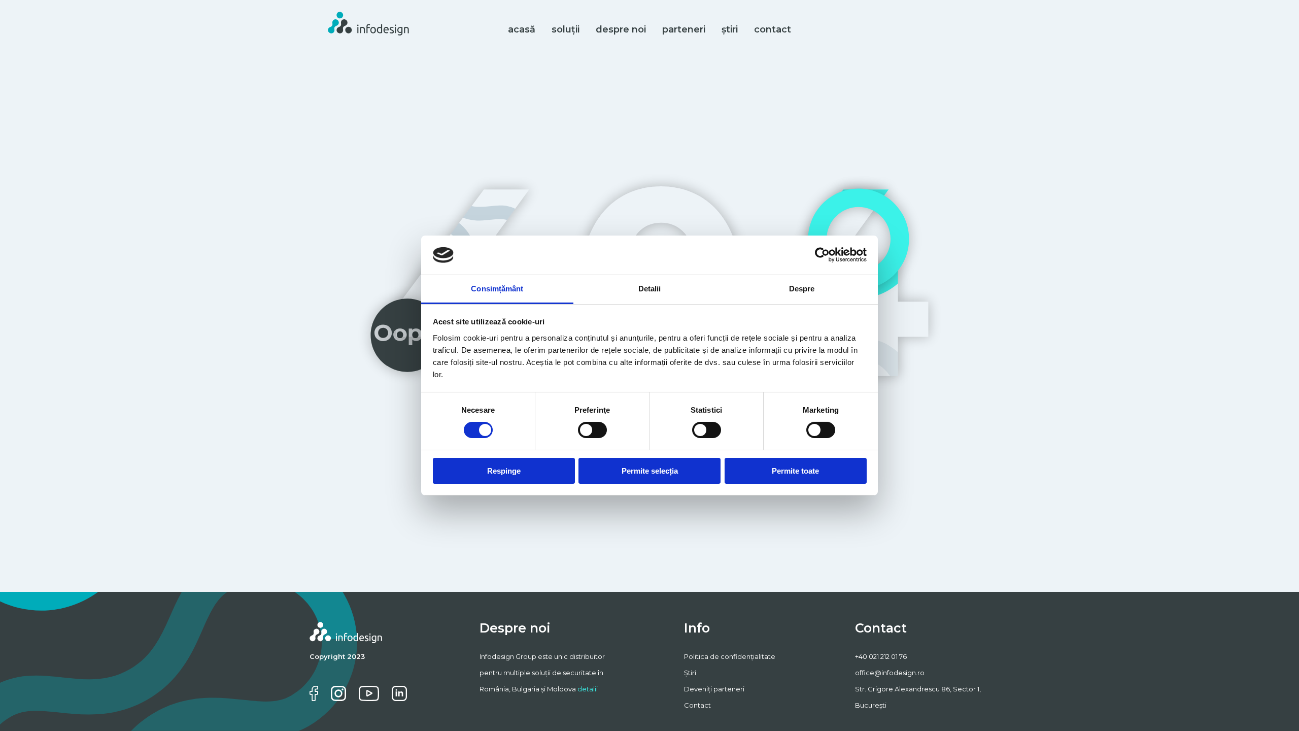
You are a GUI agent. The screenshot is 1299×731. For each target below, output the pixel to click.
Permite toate (795, 471)
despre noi (621, 29)
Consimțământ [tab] (497, 288)
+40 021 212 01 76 (881, 656)
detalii (587, 689)
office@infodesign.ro (890, 673)
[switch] (592, 430)
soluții (565, 29)
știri (730, 29)
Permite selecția (650, 471)
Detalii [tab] (649, 288)
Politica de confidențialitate (729, 656)
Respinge (504, 471)
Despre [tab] (802, 288)
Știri (690, 673)
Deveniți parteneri (714, 689)
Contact (697, 705)
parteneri (683, 29)
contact (772, 29)
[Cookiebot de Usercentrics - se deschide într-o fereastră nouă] (822, 254)
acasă (521, 29)
